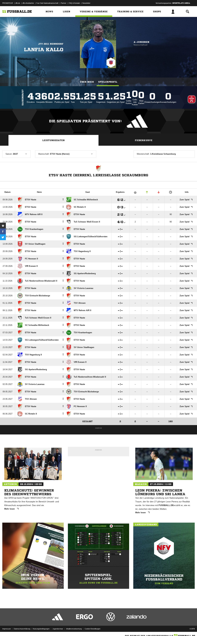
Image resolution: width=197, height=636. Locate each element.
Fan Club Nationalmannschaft (47, 3)
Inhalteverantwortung (74, 629)
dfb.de (17, 3)
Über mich (87, 82)
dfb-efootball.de (28, 3)
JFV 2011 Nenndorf (50, 44)
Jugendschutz (57, 629)
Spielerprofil (107, 82)
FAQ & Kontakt (74, 3)
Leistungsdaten (53, 140)
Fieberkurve (143, 140)
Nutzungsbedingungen (41, 629)
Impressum (6, 629)
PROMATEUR (7, 3)
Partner (63, 3)
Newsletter (86, 3)
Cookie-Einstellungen (92, 629)
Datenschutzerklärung (22, 629)
